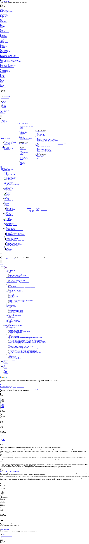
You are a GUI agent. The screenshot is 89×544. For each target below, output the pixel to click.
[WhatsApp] (3, 377)
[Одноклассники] (2, 377)
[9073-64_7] (2, 408)
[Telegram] (6, 377)
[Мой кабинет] (0, 259)
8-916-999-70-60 (2, 88)
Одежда (9, 345)
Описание (3, 439)
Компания (5, 368)
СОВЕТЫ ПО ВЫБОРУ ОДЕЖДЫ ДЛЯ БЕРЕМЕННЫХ (9, 471)
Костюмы (27, 389)
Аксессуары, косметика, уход (10, 270)
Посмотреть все (21, 387)
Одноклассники (4, 103)
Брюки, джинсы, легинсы (12, 286)
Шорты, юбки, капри (54, 389)
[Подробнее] (0, 481)
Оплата (3, 441)
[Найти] (1, 4)
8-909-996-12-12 (3, 87)
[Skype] (4, 377)
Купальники (31, 389)
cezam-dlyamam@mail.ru (5, 98)
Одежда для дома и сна (11, 317)
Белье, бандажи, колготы (4, 389)
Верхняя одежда (10, 299)
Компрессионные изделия (22, 389)
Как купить (6, 363)
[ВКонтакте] (0, 377)
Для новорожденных (11, 279)
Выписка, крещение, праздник (12, 329)
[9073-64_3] (2, 405)
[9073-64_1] (2, 403)
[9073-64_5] (2, 407)
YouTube (3, 102)
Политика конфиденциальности (6, 536)
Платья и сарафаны (48, 389)
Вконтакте (4, 101)
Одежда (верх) (35, 389)
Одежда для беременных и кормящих (12, 283)
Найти (1, 539)
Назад (6, 267)
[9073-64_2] (2, 404)
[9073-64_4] (2, 406)
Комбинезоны (15, 389)
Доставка (3, 442)
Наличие (3, 440)
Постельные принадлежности (12, 356)
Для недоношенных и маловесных (13, 336)
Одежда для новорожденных (10, 327)
